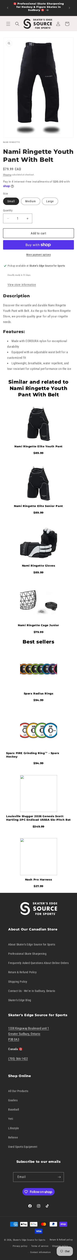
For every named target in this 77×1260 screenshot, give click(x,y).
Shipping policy (60, 1246)
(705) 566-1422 (18, 1059)
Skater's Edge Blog (19, 1000)
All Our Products (18, 1091)
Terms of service (39, 1246)
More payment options (38, 254)
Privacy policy (20, 1246)
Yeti (10, 1118)
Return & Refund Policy (22, 972)
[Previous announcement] (7, 7)
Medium (30, 201)
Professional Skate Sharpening (27, 953)
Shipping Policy (17, 981)
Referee (13, 1137)
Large (50, 201)
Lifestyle (13, 1128)
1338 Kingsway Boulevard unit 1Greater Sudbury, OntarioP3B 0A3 (28, 1033)
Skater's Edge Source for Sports (29, 1240)
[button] (8, 23)
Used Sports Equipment (22, 1146)
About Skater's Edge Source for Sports (31, 944)
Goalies (12, 1100)
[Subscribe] (59, 1177)
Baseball (13, 1109)
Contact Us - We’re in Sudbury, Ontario (31, 991)
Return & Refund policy (61, 1239)
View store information (22, 284)
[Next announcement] (69, 7)
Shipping (7, 175)
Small (11, 201)
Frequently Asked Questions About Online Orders (38, 963)
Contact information (40, 1252)
